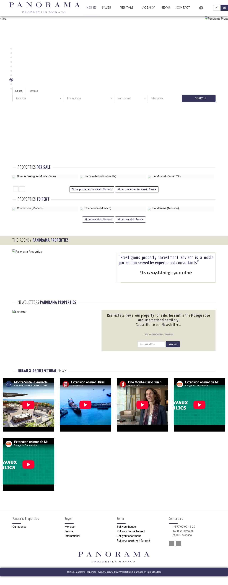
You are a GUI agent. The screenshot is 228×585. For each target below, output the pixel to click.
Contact (183, 7)
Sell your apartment (129, 536)
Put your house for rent (131, 531)
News (165, 7)
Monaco (70, 526)
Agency (148, 7)
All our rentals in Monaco (98, 219)
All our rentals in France (130, 219)
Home (91, 7)
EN (224, 7)
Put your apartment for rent (133, 540)
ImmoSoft (123, 572)
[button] (37, 98)
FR (217, 7)
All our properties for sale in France (136, 189)
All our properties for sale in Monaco (92, 189)
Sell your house (126, 526)
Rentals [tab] (33, 91)
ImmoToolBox (154, 572)
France (69, 531)
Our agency (19, 526)
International (72, 536)
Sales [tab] (18, 91)
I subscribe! (173, 344)
